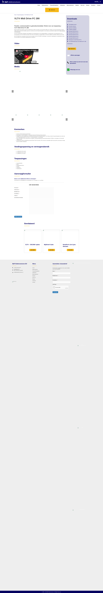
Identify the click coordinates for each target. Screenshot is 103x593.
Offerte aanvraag (18, 216)
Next (66, 91)
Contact (33, 282)
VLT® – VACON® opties (32, 244)
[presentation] (61, 287)
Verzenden (55, 292)
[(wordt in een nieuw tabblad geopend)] (82, 302)
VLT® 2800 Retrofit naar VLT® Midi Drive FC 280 (77, 41)
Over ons (34, 277)
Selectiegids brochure (72, 24)
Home (15, 14)
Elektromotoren (35, 269)
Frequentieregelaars (20, 14)
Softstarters (34, 272)
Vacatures (34, 280)
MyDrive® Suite (48, 244)
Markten (33, 275)
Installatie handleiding (72, 29)
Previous (13, 91)
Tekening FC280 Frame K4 (73, 36)
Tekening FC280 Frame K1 (73, 31)
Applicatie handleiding (72, 27)
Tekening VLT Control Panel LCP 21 (75, 39)
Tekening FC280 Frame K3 (73, 34)
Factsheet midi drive (72, 26)
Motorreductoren (35, 274)
